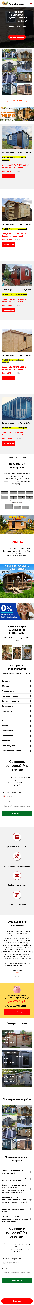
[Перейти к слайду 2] (15, 976)
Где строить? (6, 802)
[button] (17, 37)
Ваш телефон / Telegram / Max (11, 792)
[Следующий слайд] (32, 952)
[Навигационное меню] (31, 3)
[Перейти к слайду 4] (18, 976)
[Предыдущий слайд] (1, 952)
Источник (17, 972)
